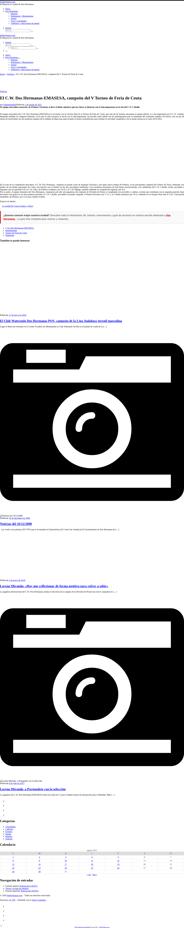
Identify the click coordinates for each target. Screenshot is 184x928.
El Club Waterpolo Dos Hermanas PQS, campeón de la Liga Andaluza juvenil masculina (61, 321)
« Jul (89, 875)
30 (39, 871)
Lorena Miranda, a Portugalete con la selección (33, 789)
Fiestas (8, 834)
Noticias (10, 74)
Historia (8, 836)
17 (66, 864)
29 (13, 871)
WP (13, 900)
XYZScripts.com (104, 927)
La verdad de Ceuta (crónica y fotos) (17, 206)
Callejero (9, 829)
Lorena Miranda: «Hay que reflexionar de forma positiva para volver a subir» (54, 586)
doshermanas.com (14, 895)
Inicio (2, 74)
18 (92, 864)
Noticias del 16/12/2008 (16, 524)
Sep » (94, 875)
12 (118, 861)
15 (13, 864)
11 (92, 861)
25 (92, 868)
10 (66, 861)
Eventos (8, 831)
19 (118, 864)
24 (66, 868)
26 (118, 868)
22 (13, 868)
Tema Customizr (39, 900)
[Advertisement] (92, 83)
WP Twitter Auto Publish (82, 927)
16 (39, 864)
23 (39, 868)
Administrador (9, 104)
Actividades (10, 827)
